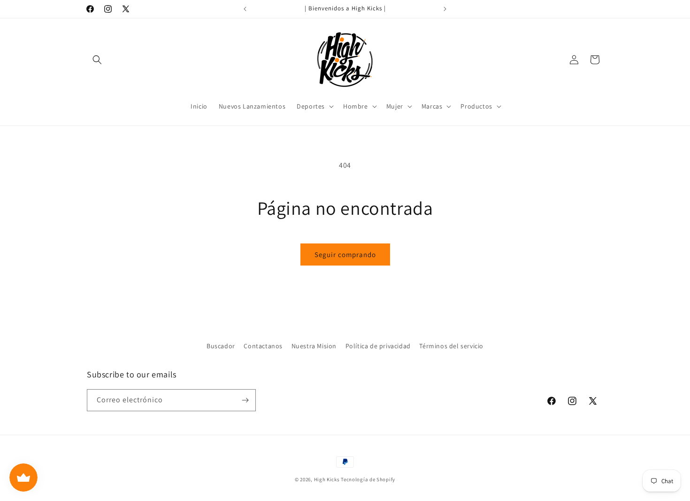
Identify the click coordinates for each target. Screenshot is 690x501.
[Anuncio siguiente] (445, 9)
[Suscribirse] (245, 400)
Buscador (221, 346)
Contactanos (263, 346)
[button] (97, 59)
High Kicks (327, 479)
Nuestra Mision (314, 346)
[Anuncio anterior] (245, 9)
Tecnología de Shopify (368, 479)
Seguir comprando (345, 254)
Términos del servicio (451, 346)
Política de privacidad (378, 346)
